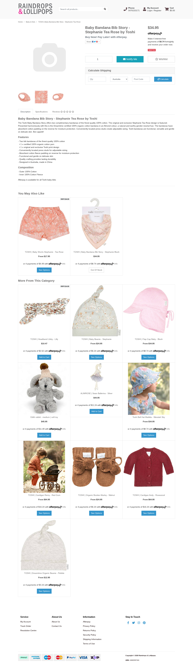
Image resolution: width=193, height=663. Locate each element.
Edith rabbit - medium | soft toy (44, 417)
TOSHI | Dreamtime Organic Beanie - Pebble (44, 573)
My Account (25, 622)
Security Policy (89, 635)
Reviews (56, 112)
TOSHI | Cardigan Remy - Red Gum (44, 495)
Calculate (164, 79)
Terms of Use (89, 643)
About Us (56, 622)
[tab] (25, 112)
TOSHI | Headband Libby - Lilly (44, 339)
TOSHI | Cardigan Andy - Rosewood (149, 495)
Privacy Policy (89, 626)
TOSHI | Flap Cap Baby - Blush (149, 339)
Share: (89, 42)
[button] (132, 9)
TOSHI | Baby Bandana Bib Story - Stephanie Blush (96, 252)
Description (25, 112)
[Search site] (105, 9)
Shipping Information (92, 639)
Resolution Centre (28, 630)
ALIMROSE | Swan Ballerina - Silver (96, 393)
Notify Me (131, 59)
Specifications (41, 112)
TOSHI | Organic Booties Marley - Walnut (96, 495)
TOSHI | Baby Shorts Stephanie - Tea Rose (44, 252)
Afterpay (86, 622)
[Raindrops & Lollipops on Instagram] (139, 623)
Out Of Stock (96, 270)
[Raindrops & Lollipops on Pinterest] (144, 623)
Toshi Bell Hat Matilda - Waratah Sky (149, 417)
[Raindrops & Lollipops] (36, 9)
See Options (44, 270)
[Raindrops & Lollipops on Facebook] (128, 623)
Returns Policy (89, 630)
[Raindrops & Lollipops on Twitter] (133, 623)
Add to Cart (44, 357)
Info (63, 264)
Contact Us (57, 626)
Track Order (25, 626)
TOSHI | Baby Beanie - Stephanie (96, 339)
